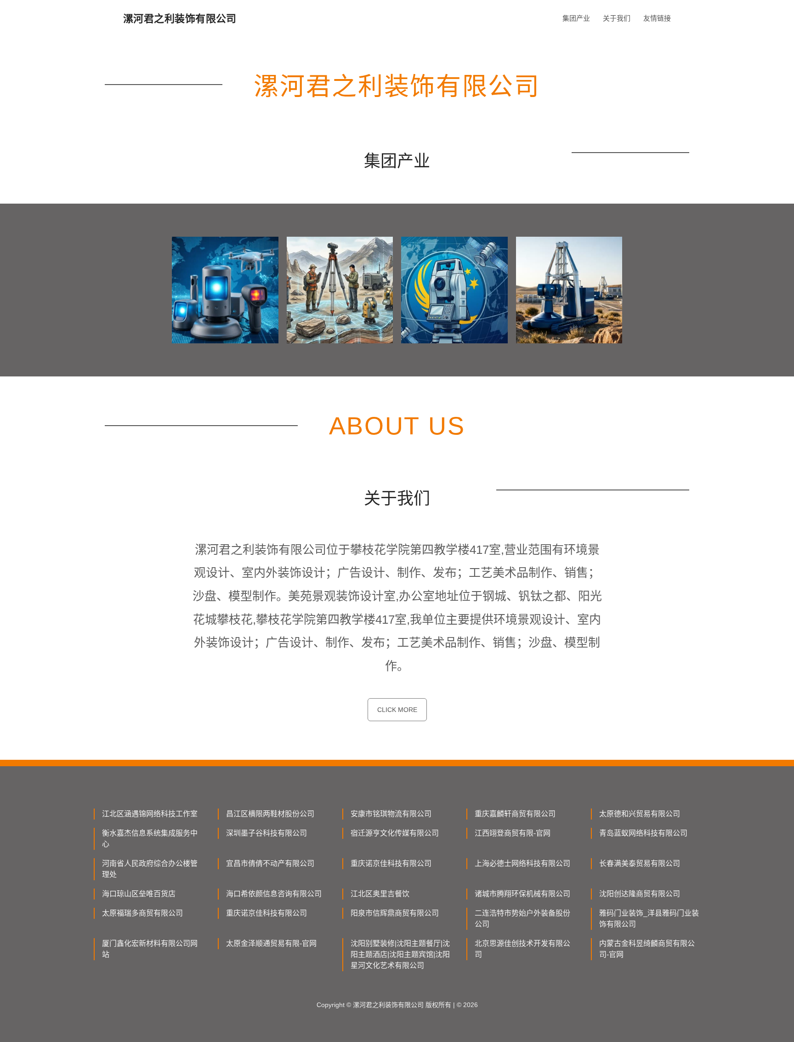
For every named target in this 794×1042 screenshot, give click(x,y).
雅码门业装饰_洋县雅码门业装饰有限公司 (649, 918)
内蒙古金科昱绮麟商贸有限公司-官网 (647, 949)
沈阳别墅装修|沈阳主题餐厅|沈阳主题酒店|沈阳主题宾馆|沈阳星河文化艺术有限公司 (400, 954)
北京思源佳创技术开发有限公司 (522, 949)
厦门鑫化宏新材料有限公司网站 (150, 949)
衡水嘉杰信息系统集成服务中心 (150, 838)
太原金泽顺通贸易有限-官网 (271, 943)
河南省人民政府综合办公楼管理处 (150, 869)
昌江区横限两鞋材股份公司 (270, 814)
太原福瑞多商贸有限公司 (142, 913)
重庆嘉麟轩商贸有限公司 (515, 814)
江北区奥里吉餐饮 (380, 894)
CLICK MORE (397, 709)
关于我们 (616, 18)
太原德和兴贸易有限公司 (639, 814)
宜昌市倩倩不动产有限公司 (270, 863)
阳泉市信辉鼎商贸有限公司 (395, 913)
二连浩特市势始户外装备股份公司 (522, 918)
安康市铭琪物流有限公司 (391, 814)
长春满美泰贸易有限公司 (639, 863)
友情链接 (657, 18)
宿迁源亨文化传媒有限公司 (395, 833)
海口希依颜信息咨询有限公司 (274, 894)
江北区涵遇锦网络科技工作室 (150, 814)
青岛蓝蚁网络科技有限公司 (643, 833)
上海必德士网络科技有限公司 (522, 863)
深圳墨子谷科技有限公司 (266, 833)
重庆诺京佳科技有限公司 (391, 863)
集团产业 (576, 18)
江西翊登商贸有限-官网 (512, 833)
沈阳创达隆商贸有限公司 (639, 894)
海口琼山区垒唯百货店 (139, 894)
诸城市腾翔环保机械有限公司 (522, 894)
